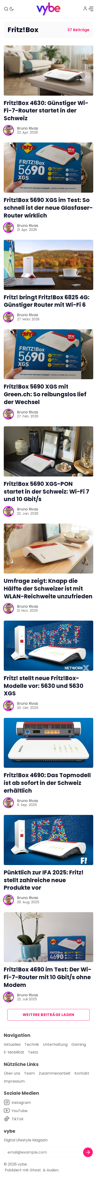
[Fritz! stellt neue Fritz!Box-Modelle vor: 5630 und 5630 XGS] (48, 646)
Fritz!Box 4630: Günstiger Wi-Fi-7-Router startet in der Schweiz (46, 110)
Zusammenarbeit (55, 1073)
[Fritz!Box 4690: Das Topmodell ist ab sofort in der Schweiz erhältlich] (48, 743)
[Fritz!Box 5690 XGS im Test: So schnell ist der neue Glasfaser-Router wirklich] (48, 167)
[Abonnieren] (88, 1152)
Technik (31, 1044)
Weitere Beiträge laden (48, 1014)
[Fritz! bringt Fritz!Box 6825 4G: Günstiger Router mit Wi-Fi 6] (48, 265)
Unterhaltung (55, 1044)
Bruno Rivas (27, 128)
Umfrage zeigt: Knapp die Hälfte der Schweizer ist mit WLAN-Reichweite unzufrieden (48, 588)
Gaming (78, 1044)
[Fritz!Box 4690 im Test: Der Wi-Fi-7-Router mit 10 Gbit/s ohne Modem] (48, 937)
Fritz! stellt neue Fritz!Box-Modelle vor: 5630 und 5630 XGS (43, 685)
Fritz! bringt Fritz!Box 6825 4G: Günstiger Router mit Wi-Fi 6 (46, 301)
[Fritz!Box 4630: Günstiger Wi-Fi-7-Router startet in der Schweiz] (48, 70)
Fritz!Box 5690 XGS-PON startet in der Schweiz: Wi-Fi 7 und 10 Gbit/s (46, 491)
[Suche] (6, 9)
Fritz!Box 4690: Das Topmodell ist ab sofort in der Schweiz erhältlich (47, 783)
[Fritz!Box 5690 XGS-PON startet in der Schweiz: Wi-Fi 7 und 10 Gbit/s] (48, 451)
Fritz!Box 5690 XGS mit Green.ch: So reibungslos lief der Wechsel (45, 394)
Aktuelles (12, 1044)
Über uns (12, 1073)
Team (29, 1073)
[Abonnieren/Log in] (85, 8)
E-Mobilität (14, 1052)
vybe (22, 1164)
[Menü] (91, 9)
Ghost (35, 1170)
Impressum (14, 1081)
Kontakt (81, 1073)
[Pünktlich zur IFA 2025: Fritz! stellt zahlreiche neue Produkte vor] (48, 840)
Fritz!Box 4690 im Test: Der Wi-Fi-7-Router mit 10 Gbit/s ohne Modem (47, 977)
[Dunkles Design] (11, 9)
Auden (52, 1170)
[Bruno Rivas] (8, 130)
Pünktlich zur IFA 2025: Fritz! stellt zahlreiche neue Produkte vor (44, 880)
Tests (33, 1052)
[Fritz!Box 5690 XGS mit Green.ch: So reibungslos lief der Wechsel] (48, 354)
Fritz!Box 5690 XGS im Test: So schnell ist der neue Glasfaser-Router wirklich (48, 207)
